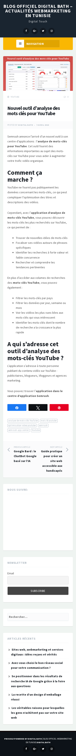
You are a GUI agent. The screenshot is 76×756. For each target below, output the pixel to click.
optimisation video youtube (22, 425)
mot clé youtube (49, 420)
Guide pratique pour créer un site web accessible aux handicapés (51, 459)
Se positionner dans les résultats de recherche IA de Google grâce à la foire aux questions (38, 681)
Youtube (15, 96)
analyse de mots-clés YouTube (23, 420)
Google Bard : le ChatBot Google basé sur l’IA (25, 454)
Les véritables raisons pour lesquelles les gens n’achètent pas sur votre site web (37, 712)
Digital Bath (25, 125)
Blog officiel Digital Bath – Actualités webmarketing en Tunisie (38, 10)
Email (10, 573)
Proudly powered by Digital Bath (23, 738)
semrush (43, 425)
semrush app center (18, 430)
